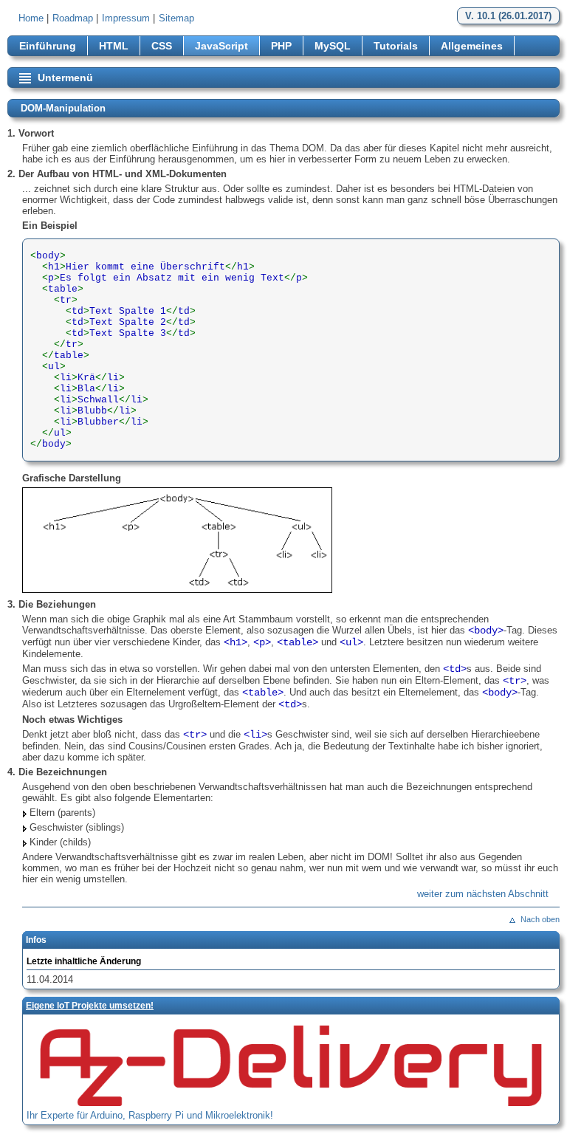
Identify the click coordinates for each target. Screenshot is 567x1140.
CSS (161, 46)
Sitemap (176, 18)
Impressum (126, 18)
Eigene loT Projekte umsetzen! (90, 1005)
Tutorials (396, 46)
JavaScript (221, 46)
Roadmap (72, 18)
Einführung (47, 46)
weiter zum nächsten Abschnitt (483, 893)
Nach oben (540, 919)
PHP (281, 46)
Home (31, 18)
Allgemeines (472, 46)
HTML (113, 46)
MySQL (333, 46)
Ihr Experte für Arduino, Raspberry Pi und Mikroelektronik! (150, 1115)
